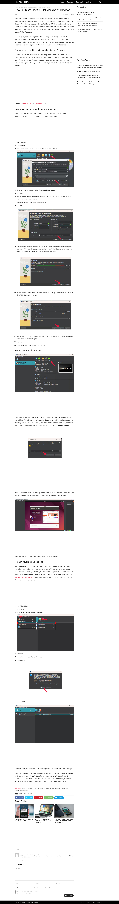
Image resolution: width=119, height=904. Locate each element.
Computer (21, 7)
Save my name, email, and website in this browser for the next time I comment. (38, 887)
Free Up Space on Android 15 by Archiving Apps (24, 819)
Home (16, 7)
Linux (25, 7)
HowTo (20, 793)
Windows (30, 793)
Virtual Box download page (24, 577)
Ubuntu (39, 104)
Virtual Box (27, 104)
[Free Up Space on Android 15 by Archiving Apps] (24, 811)
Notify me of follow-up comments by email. (27, 891)
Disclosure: (18, 788)
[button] (100, 2)
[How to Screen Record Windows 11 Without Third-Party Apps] (44, 811)
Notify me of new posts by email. (24, 893)
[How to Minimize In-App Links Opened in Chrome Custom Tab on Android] (64, 811)
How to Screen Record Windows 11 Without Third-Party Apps (43, 820)
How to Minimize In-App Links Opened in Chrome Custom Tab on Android (63, 820)
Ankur (16, 14)
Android (17, 817)
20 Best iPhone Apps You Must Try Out (88, 71)
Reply (21, 860)
